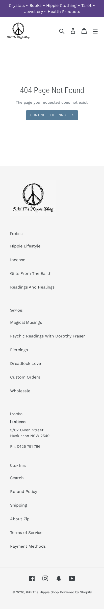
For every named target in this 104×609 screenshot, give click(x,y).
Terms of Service (26, 532)
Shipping (18, 505)
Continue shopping (48, 115)
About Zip (20, 518)
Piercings (19, 349)
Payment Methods (28, 546)
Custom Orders (25, 377)
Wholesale (20, 390)
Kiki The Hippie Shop (42, 592)
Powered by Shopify (76, 592)
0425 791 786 (28, 446)
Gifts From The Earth (30, 273)
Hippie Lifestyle (25, 246)
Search (17, 477)
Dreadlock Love (25, 363)
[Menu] (95, 31)
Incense (17, 259)
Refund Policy (23, 491)
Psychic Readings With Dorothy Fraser (47, 336)
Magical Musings (26, 322)
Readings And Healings (32, 287)
